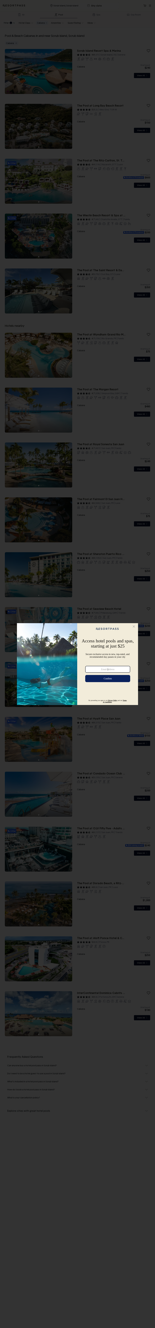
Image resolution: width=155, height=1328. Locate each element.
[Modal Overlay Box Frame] (77, 664)
